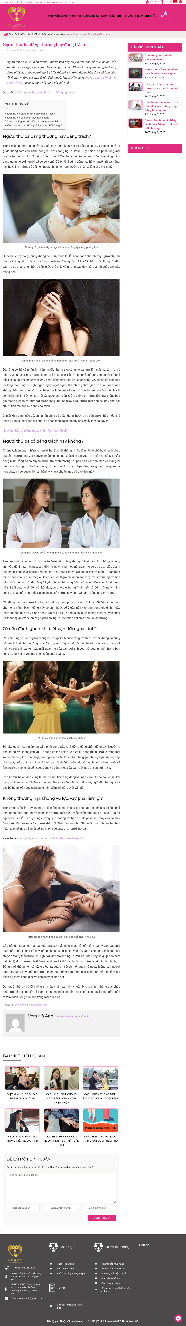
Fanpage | (29, 2)
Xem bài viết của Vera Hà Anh (72, 1016)
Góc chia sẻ (27, 34)
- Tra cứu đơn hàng (110, 1283)
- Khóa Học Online (65, 1264)
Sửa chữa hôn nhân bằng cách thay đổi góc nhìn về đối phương (161, 124)
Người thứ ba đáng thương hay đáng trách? (30, 113)
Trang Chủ (14, 34)
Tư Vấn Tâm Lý (133, 15)
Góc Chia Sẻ (91, 15)
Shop (147, 15)
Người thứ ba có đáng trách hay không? (28, 117)
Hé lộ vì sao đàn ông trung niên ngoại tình (22, 1138)
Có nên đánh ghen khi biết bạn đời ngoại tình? (31, 121)
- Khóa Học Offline (65, 1268)
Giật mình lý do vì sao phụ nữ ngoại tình (22, 1096)
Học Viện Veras (58, 15)
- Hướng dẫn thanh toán (113, 1268)
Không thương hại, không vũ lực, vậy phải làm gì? (33, 125)
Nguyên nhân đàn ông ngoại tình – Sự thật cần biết (35, 430)
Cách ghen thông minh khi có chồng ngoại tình (46, 92)
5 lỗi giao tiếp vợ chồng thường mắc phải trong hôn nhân (162, 88)
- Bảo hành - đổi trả (110, 1278)
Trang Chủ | (9, 2)
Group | (38, 2)
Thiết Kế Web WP (129, 1321)
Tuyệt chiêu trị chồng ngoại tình (50, 34)
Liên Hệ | (19, 2)
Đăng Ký (168, 2)
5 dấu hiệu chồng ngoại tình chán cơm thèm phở (100, 1138)
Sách (104, 15)
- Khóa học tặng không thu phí (70, 1273)
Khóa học (75, 15)
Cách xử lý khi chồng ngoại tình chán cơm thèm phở (51, 838)
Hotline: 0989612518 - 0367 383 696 (59, 2)
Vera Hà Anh (39, 50)
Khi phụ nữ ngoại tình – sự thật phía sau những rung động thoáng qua (161, 106)
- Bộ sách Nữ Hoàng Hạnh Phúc (69, 1306)
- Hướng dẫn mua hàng (112, 1264)
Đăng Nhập (155, 2)
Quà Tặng (115, 15)
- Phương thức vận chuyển (114, 1273)
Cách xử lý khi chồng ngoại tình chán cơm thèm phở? (61, 1098)
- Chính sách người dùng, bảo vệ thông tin (115, 1290)
